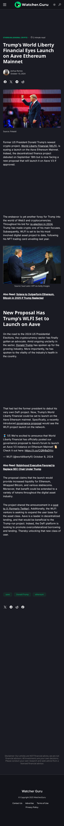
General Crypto (20, 37)
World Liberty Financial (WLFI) (39, 145)
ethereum (39, 594)
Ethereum (7, 37)
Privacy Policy (32, 807)
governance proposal (28, 423)
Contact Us (17, 803)
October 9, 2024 (43, 456)
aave (8, 594)
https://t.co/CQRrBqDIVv (39, 450)
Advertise (29, 803)
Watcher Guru (32, 791)
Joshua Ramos (17, 71)
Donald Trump (24, 345)
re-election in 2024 (41, 224)
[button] (4, 4)
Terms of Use (42, 803)
